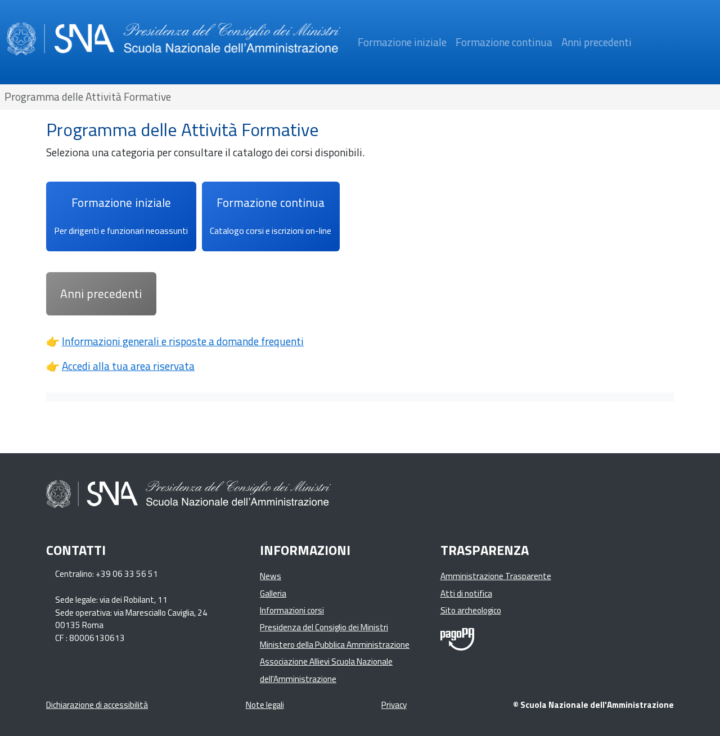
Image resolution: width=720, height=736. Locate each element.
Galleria (273, 593)
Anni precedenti (596, 42)
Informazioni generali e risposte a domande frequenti (183, 341)
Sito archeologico (470, 610)
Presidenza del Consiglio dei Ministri (324, 627)
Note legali (265, 704)
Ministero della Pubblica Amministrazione (335, 644)
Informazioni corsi (292, 610)
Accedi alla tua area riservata (128, 366)
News (270, 576)
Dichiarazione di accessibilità (97, 704)
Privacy (394, 704)
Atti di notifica (466, 593)
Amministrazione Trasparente (495, 576)
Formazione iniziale (402, 42)
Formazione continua (504, 42)
